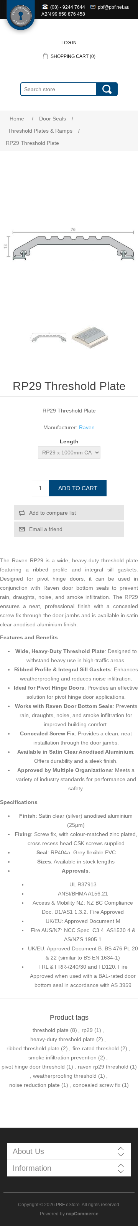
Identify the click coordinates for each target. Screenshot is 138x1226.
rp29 (87, 1030)
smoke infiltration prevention (62, 1057)
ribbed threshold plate (33, 1048)
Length (69, 441)
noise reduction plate (34, 1085)
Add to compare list (52, 513)
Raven (87, 427)
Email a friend (45, 529)
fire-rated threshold (95, 1048)
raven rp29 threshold (103, 1067)
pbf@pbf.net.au (114, 7)
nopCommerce (82, 1213)
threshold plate (51, 1030)
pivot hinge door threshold (33, 1067)
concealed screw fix (96, 1085)
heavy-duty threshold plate (62, 1039)
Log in (69, 42)
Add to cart (77, 488)
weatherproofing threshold (65, 1076)
